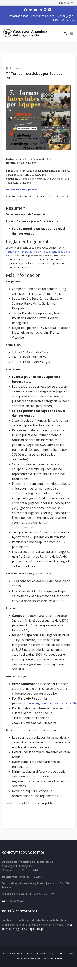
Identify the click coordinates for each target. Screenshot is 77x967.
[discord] (49, 10)
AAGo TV (58, 20)
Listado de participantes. (22, 189)
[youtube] (35, 10)
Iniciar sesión (66, 2)
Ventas (71, 20)
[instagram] (40, 10)
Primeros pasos (18, 16)
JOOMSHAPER (54, 958)
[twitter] (30, 10)
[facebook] (25, 10)
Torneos (15, 68)
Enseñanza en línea (42, 16)
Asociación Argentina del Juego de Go (43, 953)
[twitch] (45, 10)
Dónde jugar (65, 16)
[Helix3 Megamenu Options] (71, 33)
